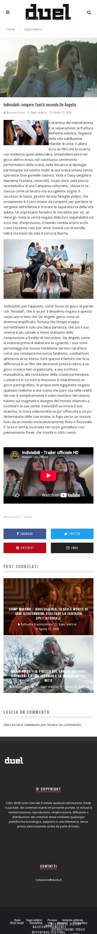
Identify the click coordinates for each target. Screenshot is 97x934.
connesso (32, 724)
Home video (75, 929)
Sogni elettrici (39, 112)
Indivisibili (13, 517)
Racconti (41, 926)
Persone (52, 920)
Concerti (58, 926)
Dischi (75, 923)
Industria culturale (72, 920)
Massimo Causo (15, 112)
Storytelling (35, 922)
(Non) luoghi (17, 922)
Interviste (59, 923)
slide (28, 517)
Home (17, 920)
